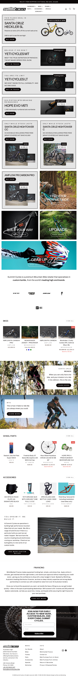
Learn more (14, 414)
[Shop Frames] (20, 225)
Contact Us (43, 654)
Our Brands (31, 6)
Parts (29, 9)
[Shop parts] (58, 225)
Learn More (64, 385)
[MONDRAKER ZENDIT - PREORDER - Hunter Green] (31, 349)
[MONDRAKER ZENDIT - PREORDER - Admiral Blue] (28, 349)
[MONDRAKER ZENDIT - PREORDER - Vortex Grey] (26, 349)
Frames (47, 6)
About (42, 649)
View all (70, 320)
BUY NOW (10, 113)
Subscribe (39, 633)
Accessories (38, 9)
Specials (48, 9)
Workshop (38, 11)
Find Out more (39, 598)
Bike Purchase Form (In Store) (49, 657)
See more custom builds (17, 552)
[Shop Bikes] (58, 190)
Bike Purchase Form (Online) (49, 660)
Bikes (39, 6)
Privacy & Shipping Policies (48, 665)
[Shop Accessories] (39, 255)
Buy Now (10, 39)
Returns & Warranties (46, 662)
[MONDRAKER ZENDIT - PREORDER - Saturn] (33, 349)
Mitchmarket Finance (46, 652)
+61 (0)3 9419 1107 (9, 667)
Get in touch (12, 64)
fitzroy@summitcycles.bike (11, 669)
